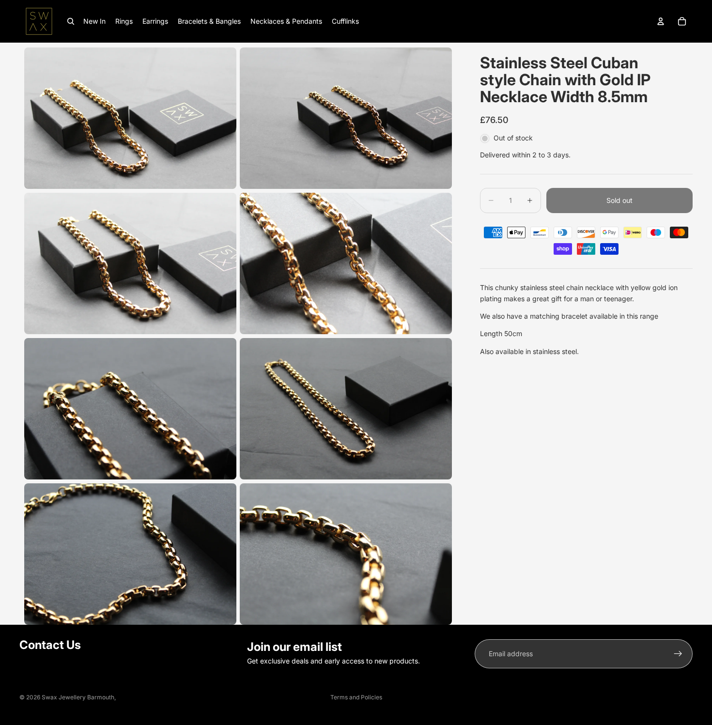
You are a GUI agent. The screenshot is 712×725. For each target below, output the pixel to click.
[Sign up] (678, 654)
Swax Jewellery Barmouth (78, 697)
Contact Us (50, 645)
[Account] (660, 21)
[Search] (70, 21)
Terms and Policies (356, 697)
